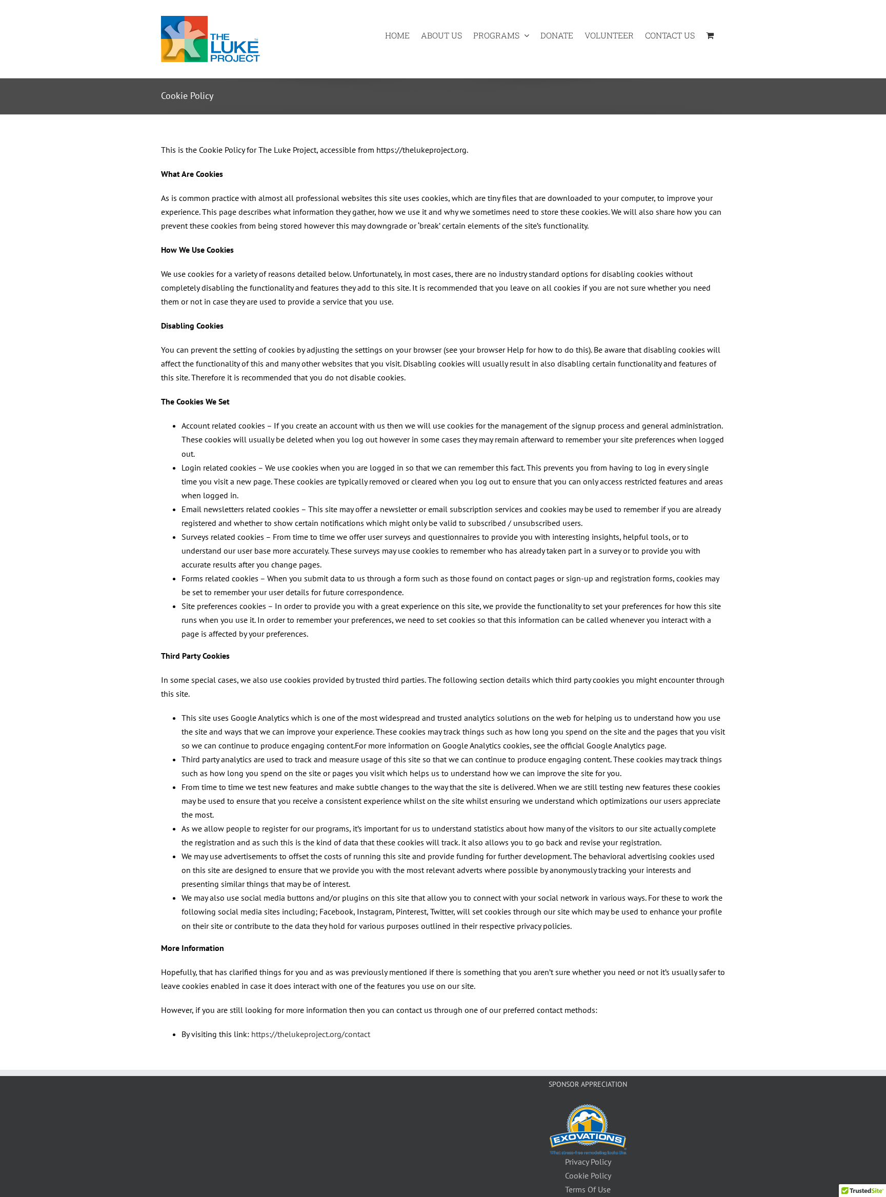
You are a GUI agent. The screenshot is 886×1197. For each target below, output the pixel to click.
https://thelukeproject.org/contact (310, 1034)
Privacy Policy (588, 1162)
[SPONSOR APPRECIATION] (588, 1111)
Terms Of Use (588, 1189)
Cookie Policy (588, 1175)
